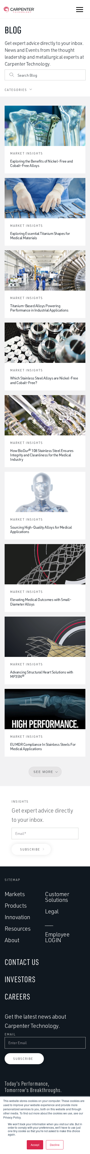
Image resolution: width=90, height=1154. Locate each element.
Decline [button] (55, 1145)
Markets (15, 894)
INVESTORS (20, 979)
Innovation (17, 917)
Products (16, 905)
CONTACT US (22, 962)
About (12, 940)
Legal (52, 911)
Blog (13, 30)
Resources (18, 928)
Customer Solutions (57, 896)
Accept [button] (35, 1145)
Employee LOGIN (57, 937)
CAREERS (17, 996)
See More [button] (43, 772)
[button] (79, 9)
